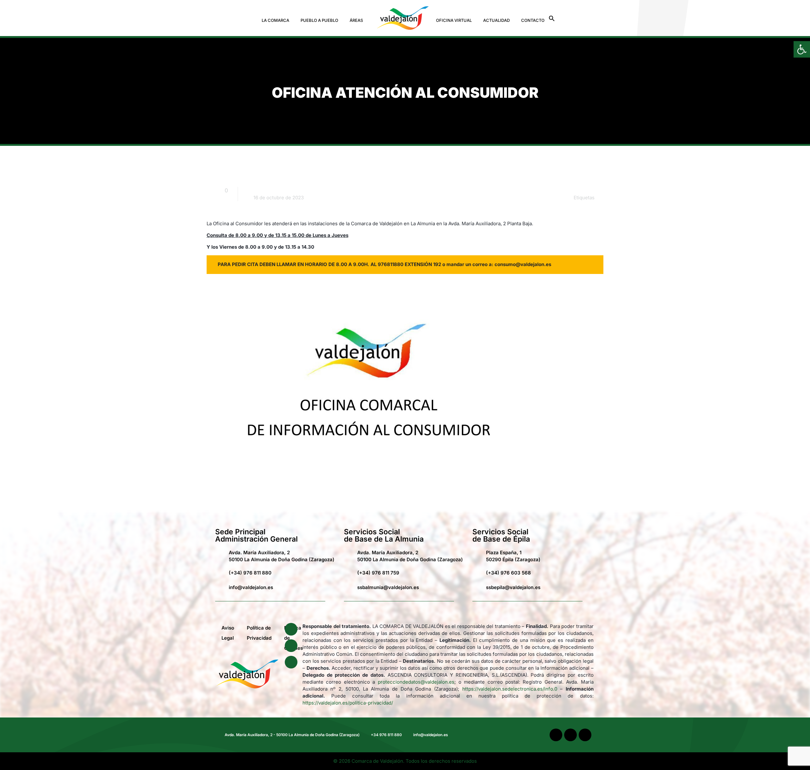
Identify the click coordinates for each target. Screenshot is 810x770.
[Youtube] (291, 645)
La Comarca (275, 20)
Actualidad (496, 20)
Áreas (356, 20)
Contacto (533, 20)
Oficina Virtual (454, 20)
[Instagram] (291, 662)
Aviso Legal (227, 633)
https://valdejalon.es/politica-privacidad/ (347, 703)
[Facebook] (291, 629)
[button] (277, 20)
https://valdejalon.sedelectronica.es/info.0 (509, 689)
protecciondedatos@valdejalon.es (416, 682)
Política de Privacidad (259, 633)
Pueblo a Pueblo (319, 20)
